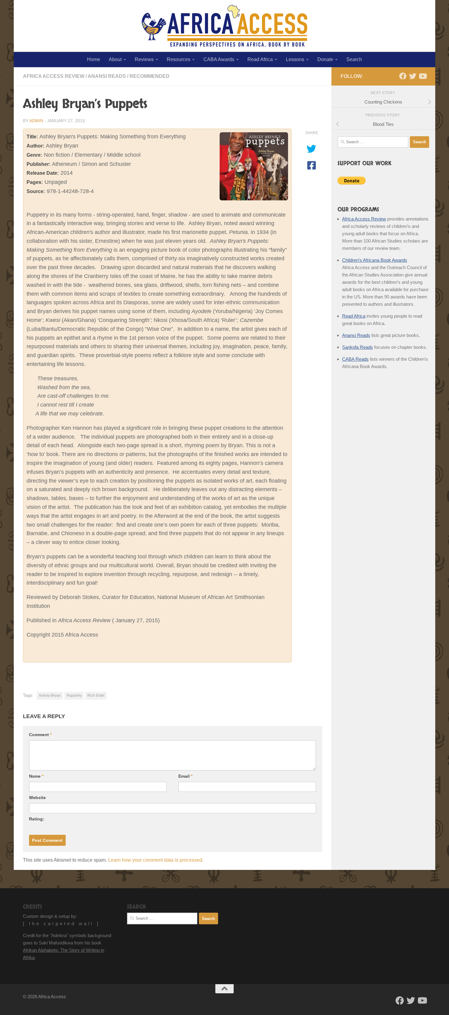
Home (93, 59)
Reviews (144, 59)
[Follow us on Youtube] (422, 76)
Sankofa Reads (357, 347)
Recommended (150, 76)
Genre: (34, 155)
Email (185, 776)
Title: (32, 136)
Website (37, 797)
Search (354, 59)
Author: (35, 145)
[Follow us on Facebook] (403, 76)
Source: (36, 191)
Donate (325, 59)
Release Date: (43, 173)
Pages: (35, 182)
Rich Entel (95, 695)
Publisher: (38, 164)
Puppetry (74, 695)
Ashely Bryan (50, 695)
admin (36, 120)
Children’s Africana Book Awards (374, 260)
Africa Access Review (53, 76)
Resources (178, 59)
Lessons (295, 59)
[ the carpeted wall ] (61, 923)
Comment (40, 734)
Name (36, 776)
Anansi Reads (107, 76)
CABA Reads (355, 359)
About (115, 59)
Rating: (36, 818)
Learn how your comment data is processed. (155, 860)
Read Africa (260, 59)
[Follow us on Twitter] (412, 76)
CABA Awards (218, 59)
